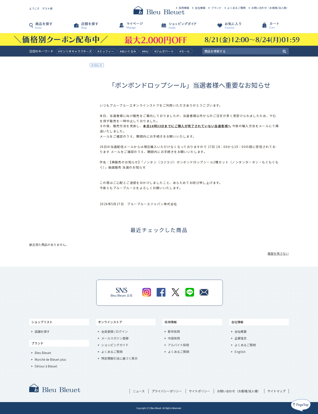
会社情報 (200, 7)
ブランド (216, 7)
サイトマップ (276, 391)
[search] (284, 51)
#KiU (145, 51)
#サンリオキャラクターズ (75, 51)
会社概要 (240, 331)
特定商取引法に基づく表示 (119, 358)
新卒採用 (174, 331)
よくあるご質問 (236, 7)
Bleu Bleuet (43, 353)
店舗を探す (94, 27)
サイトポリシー (199, 391)
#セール (185, 51)
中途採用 (174, 338)
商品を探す (50, 27)
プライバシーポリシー (167, 391)
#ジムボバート (164, 51)
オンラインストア (110, 322)
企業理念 (240, 338)
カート (267, 27)
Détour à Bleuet (46, 366)
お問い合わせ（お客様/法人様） (270, 7)
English (240, 351)
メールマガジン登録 (114, 338)
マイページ (137, 27)
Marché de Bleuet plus (50, 359)
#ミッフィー (106, 51)
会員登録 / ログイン (114, 331)
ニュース (139, 391)
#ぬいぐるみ (128, 51)
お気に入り (224, 27)
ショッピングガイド (180, 27)
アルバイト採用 (178, 345)
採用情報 (184, 7)
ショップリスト (42, 322)
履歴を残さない (278, 253)
